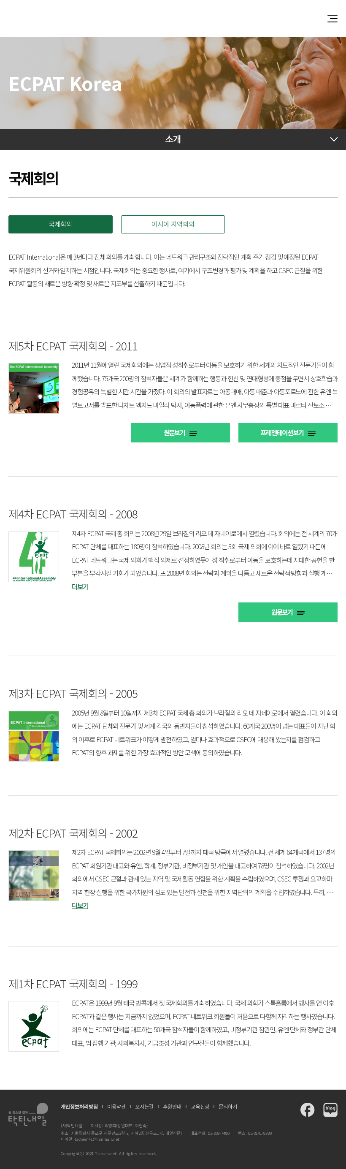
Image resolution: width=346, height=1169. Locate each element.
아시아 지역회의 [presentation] (173, 224)
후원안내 (172, 1106)
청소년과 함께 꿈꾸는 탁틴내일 (173, 18)
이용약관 (116, 1106)
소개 (173, 139)
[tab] (60, 224)
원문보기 (175, 432)
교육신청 (200, 1106)
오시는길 (144, 1106)
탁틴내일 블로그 (330, 1110)
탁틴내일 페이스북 (307, 1110)
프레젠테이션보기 (282, 432)
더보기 (80, 586)
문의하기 (228, 1106)
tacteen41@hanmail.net (97, 1139)
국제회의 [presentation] (60, 224)
